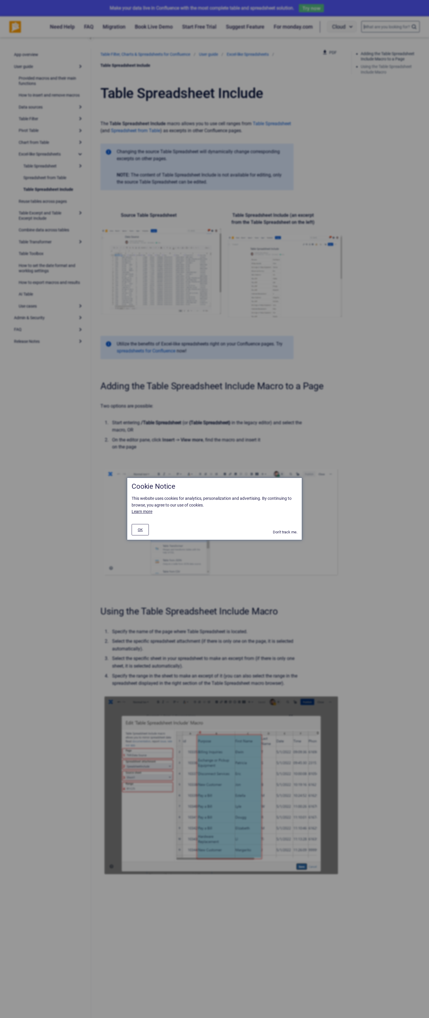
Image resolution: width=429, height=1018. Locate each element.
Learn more (142, 511)
